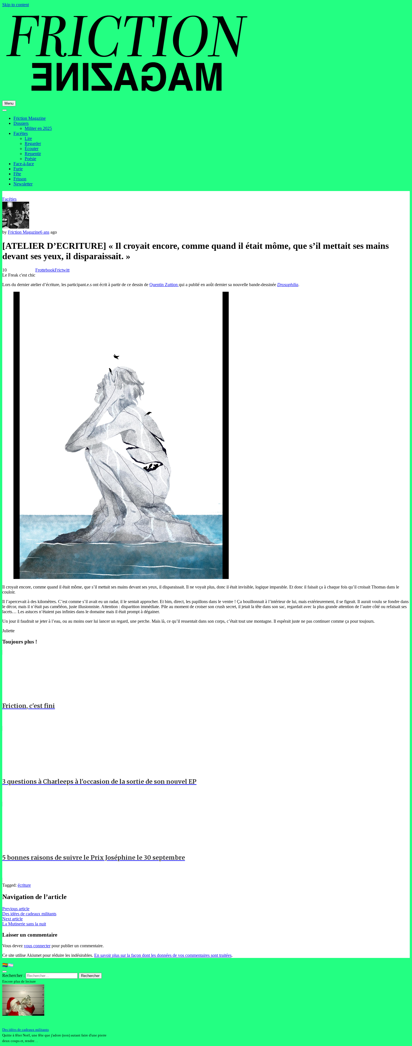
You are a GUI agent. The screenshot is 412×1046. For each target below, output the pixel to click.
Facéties (20, 133)
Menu (8, 103)
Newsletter (23, 183)
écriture (24, 885)
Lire (28, 138)
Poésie (30, 158)
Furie (18, 168)
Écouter (31, 148)
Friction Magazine (29, 118)
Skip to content (15, 4)
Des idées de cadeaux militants (25, 1029)
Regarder (33, 143)
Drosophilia (287, 284)
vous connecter (37, 945)
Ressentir (33, 153)
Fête (17, 173)
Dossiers (21, 123)
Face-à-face (23, 163)
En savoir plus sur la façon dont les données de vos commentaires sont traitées (163, 955)
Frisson (19, 178)
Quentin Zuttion (164, 284)
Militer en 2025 (38, 128)
